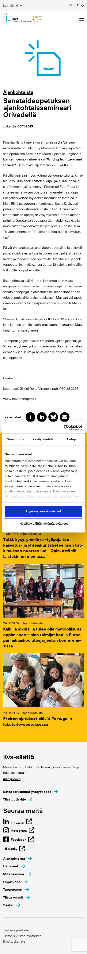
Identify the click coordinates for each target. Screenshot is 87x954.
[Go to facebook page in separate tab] (30, 417)
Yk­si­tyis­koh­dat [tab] (43, 439)
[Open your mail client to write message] (64, 417)
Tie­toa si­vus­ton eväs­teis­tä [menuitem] (22, 936)
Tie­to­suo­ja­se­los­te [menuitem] (16, 930)
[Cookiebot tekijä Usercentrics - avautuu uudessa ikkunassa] (63, 427)
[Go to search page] (70, 5)
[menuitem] (17, 858)
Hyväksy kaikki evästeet (43, 511)
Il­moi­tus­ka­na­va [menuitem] (14, 941)
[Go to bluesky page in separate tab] (53, 417)
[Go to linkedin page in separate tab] (42, 417)
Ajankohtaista (18, 92)
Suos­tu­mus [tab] (15, 439)
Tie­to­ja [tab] (72, 439)
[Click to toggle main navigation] (81, 19)
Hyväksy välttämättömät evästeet (43, 523)
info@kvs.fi (11, 779)
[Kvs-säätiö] (22, 17)
